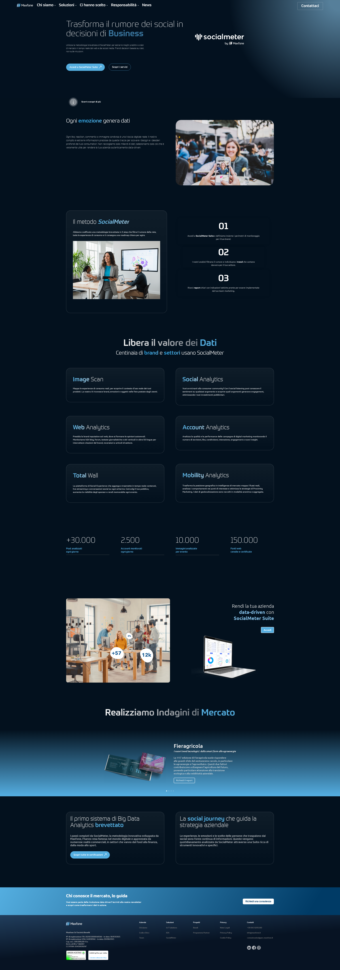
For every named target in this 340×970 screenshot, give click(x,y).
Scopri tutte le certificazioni (88, 855)
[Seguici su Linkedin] (249, 949)
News (147, 5)
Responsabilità (124, 5)
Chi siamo (45, 5)
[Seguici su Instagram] (259, 949)
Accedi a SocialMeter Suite (83, 67)
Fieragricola (188, 746)
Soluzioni (66, 5)
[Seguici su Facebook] (254, 949)
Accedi (267, 629)
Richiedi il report (184, 780)
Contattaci (310, 6)
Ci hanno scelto (92, 5)
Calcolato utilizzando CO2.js (98, 958)
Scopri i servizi (120, 67)
